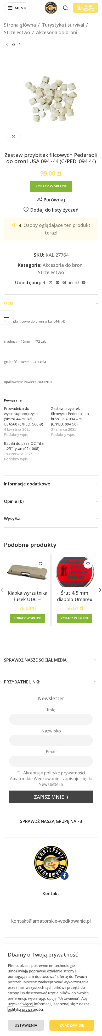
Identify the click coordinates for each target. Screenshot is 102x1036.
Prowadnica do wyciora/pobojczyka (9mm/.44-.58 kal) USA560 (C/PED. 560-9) (23, 416)
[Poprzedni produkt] (7, 44)
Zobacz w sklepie (51, 186)
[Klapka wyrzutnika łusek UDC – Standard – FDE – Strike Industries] (27, 572)
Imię (51, 710)
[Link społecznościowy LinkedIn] (71, 282)
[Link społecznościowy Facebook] (44, 282)
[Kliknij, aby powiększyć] (14, 137)
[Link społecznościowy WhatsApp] (77, 282)
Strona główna (20, 25)
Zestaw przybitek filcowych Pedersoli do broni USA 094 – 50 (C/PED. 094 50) (70, 416)
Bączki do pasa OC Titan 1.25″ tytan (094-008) (25, 446)
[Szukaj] (65, 8)
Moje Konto (88, 8)
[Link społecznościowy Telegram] (83, 282)
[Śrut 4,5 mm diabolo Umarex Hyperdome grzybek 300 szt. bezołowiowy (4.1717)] (74, 572)
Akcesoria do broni (56, 32)
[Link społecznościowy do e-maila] (57, 282)
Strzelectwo (17, 32)
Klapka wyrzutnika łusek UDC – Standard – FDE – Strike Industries (27, 603)
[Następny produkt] (19, 44)
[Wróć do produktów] (13, 44)
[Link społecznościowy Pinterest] (64, 282)
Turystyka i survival (63, 25)
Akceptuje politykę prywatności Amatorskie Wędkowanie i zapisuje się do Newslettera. (51, 778)
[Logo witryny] (51, 7)
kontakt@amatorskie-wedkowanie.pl (51, 921)
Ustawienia (26, 1025)
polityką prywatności (25, 1009)
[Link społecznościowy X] (50, 282)
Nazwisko (51, 731)
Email (51, 752)
